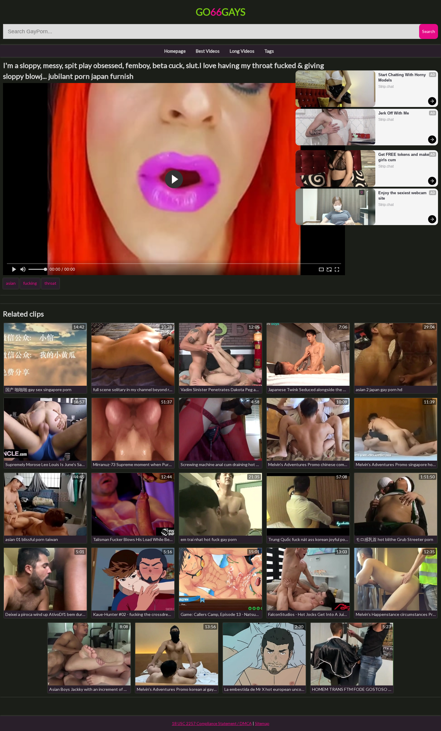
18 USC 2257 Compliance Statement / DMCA (212, 723)
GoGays (220, 12)
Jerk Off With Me (393, 113)
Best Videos (208, 51)
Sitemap (262, 723)
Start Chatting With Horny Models (402, 77)
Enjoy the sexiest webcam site (403, 196)
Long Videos (242, 51)
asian (11, 283)
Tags (269, 51)
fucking (30, 283)
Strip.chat (386, 87)
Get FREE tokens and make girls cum (404, 157)
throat (50, 283)
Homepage (175, 51)
